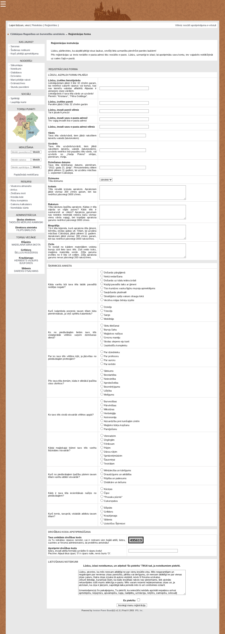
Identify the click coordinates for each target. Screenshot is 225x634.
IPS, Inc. (139, 610)
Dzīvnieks (16, 76)
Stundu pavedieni (20, 87)
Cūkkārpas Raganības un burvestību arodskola (37, 34)
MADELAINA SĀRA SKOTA (26, 244)
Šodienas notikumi (20, 50)
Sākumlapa (16, 65)
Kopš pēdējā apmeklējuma (24, 53)
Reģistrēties (51, 25)
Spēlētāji (15, 98)
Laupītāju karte (18, 102)
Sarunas (15, 46)
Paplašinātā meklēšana (26, 174)
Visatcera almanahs (21, 186)
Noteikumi (16, 68)
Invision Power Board (102, 610)
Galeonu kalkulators (21, 204)
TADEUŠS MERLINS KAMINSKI (26, 222)
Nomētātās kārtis (20, 207)
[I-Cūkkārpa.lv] (112, 10)
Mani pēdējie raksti (20, 79)
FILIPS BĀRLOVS (26, 230)
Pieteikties (37, 25)
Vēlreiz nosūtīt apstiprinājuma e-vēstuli (195, 25)
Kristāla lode (17, 197)
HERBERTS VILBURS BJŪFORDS (26, 261)
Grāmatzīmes (18, 83)
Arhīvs (13, 189)
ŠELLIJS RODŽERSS (26, 252)
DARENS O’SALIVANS (26, 271)
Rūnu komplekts (19, 200)
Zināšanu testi (18, 193)
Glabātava (16, 72)
